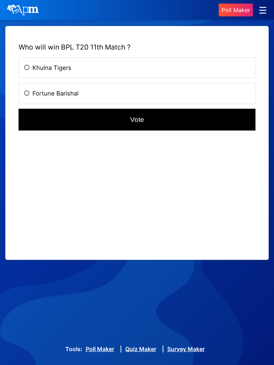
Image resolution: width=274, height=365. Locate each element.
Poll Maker (236, 10)
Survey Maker (186, 349)
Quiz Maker (140, 349)
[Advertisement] (137, 197)
